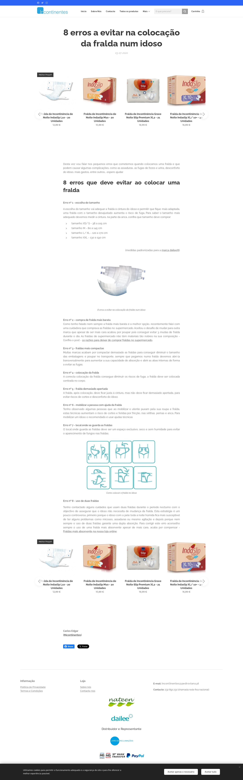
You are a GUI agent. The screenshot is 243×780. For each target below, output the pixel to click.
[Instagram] (46, 2)
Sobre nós (85, 687)
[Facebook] (38, 2)
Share (70, 646)
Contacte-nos (87, 690)
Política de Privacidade (33, 687)
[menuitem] (84, 11)
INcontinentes (72, 635)
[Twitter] (42, 2)
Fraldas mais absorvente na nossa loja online (90, 531)
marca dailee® (170, 250)
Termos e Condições (31, 690)
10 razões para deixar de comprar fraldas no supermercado (117, 340)
